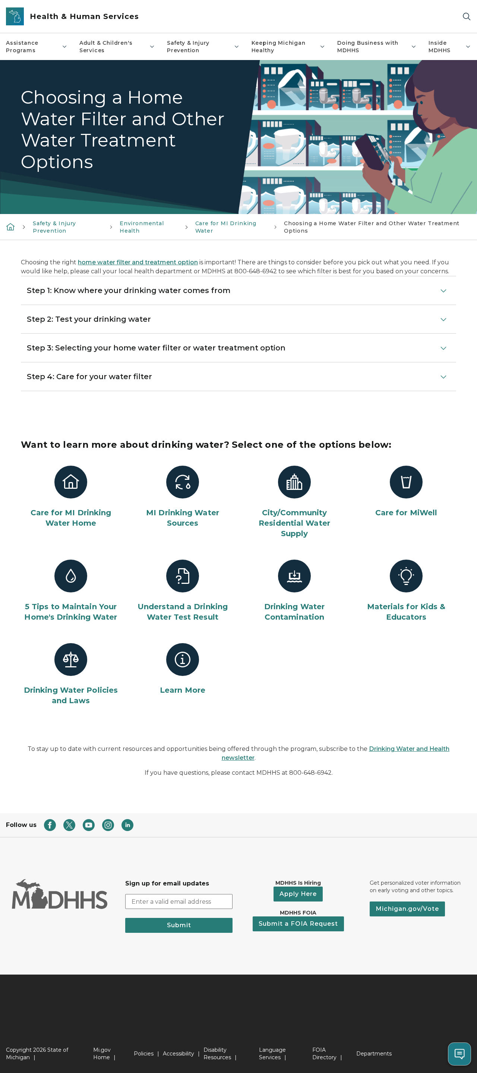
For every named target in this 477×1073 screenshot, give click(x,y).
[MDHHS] (10, 226)
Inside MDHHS (440, 47)
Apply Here (298, 893)
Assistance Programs (22, 47)
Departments (374, 1053)
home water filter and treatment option (138, 262)
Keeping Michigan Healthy (279, 47)
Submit (179, 925)
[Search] (466, 16)
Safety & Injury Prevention (188, 47)
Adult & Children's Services (106, 47)
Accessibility (178, 1053)
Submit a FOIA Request (298, 923)
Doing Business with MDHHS (367, 47)
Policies (144, 1053)
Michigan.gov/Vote (407, 908)
